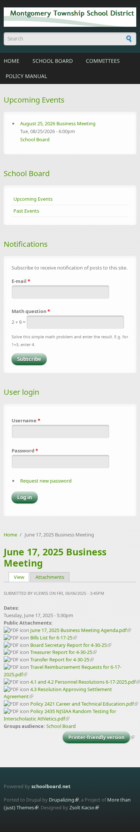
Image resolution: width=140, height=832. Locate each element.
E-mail (21, 281)
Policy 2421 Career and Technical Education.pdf (82, 703)
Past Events (26, 210)
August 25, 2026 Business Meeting (58, 123)
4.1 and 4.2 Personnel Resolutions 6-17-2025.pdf (83, 681)
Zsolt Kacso (81, 807)
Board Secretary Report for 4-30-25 (68, 645)
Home (11, 60)
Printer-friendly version (96, 737)
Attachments (49, 577)
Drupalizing (61, 799)
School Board (52, 60)
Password (25, 450)
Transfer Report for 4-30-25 (59, 659)
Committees (103, 60)
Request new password (46, 480)
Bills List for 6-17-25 (51, 637)
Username (26, 420)
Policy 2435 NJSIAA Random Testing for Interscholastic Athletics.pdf (60, 715)
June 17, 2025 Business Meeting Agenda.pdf (78, 630)
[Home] (70, 17)
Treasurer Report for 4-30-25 (61, 652)
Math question (31, 311)
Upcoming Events (33, 199)
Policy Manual (26, 76)
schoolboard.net (51, 786)
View (21, 577)
